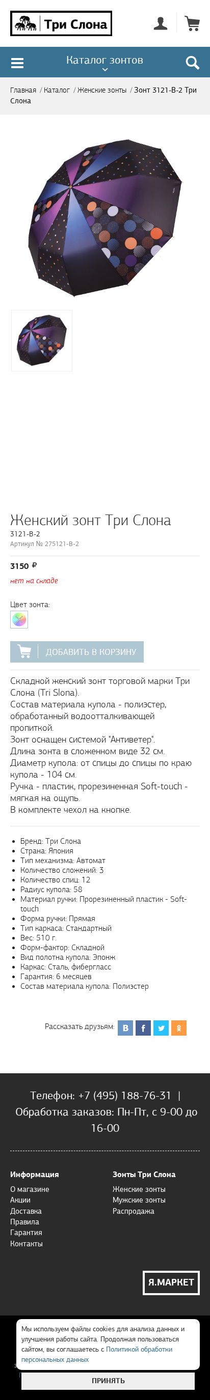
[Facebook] (143, 1022)
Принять (108, 1381)
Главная (23, 90)
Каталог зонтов (104, 60)
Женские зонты (101, 90)
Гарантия (26, 1232)
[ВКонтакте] (126, 1022)
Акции (20, 1200)
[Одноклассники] (179, 1022)
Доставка (26, 1211)
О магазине (29, 1189)
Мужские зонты (139, 1200)
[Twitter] (161, 1022)
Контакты (26, 1243)
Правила (24, 1221)
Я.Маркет (171, 1282)
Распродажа (133, 1211)
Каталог (57, 90)
